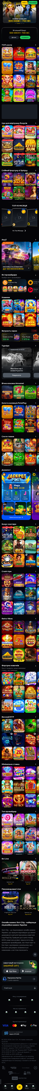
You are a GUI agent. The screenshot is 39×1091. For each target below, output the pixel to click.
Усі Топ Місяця (17, 231)
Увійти (24, 2)
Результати (16, 375)
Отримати (25, 37)
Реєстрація (33, 2)
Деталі (14, 37)
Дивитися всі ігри (15, 517)
